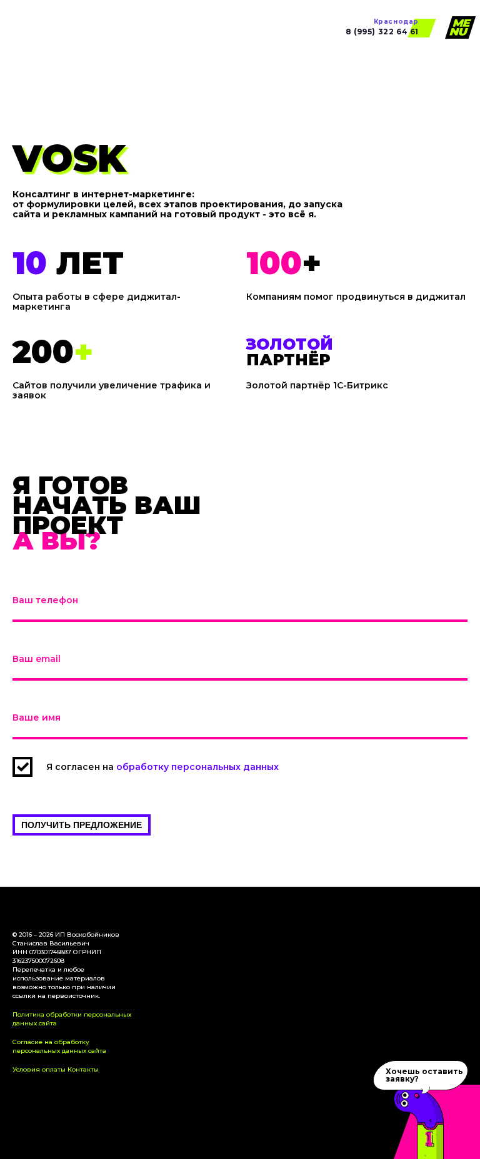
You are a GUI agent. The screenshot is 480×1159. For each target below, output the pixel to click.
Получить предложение (81, 825)
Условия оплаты (39, 1069)
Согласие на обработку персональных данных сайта (59, 1046)
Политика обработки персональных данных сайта (71, 1018)
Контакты (83, 1069)
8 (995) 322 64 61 (382, 27)
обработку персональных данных (197, 766)
